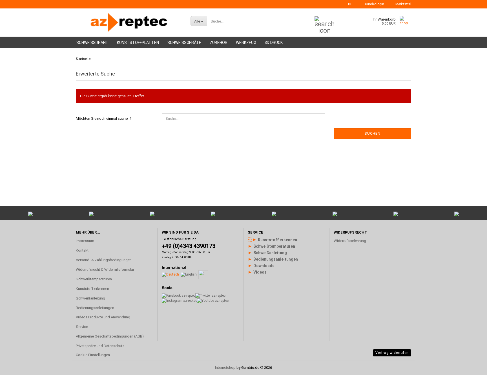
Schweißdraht (92, 42)
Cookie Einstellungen (93, 355)
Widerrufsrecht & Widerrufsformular (105, 269)
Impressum (85, 241)
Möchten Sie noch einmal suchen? (104, 118)
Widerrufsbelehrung (350, 241)
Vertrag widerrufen (392, 353)
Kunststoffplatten (138, 42)
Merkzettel (402, 4)
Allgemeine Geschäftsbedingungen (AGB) (110, 336)
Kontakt (82, 250)
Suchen (372, 133)
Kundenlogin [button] (373, 4)
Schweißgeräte (184, 42)
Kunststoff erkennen (92, 289)
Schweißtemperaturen (94, 279)
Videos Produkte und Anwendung (103, 317)
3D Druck (274, 42)
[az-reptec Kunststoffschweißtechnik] (129, 22)
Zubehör (218, 42)
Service (82, 327)
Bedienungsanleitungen (95, 308)
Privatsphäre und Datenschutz (100, 346)
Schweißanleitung (90, 298)
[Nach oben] (471, 303)
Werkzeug (246, 42)
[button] (348, 4)
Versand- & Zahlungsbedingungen (104, 260)
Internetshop (225, 367)
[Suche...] (320, 21)
